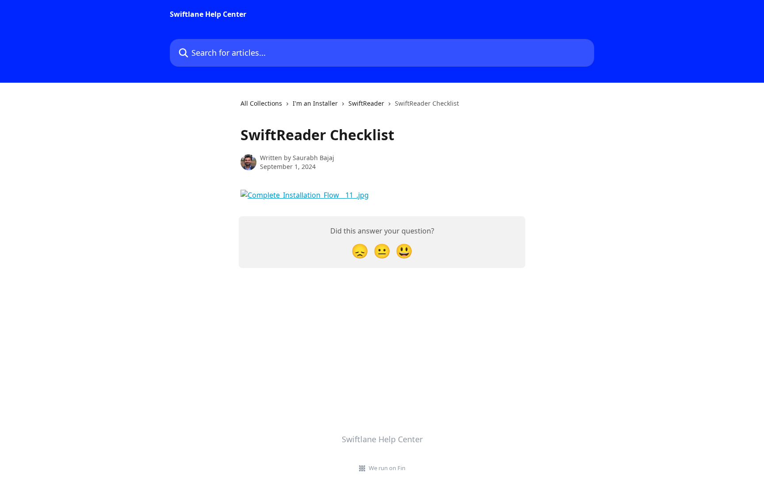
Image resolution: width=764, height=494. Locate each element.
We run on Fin (387, 468)
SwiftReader (366, 103)
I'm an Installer (315, 103)
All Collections (261, 103)
